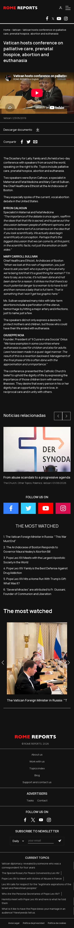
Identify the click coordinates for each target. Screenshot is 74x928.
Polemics (37, 483)
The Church (10, 483)
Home (6, 29)
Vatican (16, 29)
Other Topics (24, 483)
